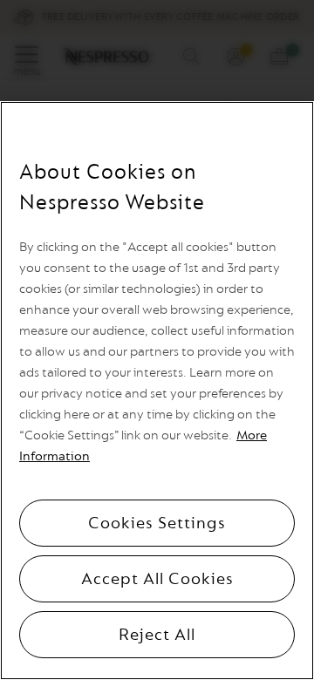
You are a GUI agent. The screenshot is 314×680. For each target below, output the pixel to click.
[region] (157, 390)
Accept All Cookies (157, 578)
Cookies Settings (157, 523)
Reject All (157, 634)
